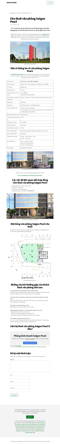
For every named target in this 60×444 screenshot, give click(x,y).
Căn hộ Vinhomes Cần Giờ (37, 430)
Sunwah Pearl (41, 425)
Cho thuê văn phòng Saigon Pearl (20, 346)
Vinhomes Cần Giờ (25, 430)
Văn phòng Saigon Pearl (17, 74)
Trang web (12, 387)
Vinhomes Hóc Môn (30, 432)
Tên (11, 375)
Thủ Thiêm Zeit (40, 427)
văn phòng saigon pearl (41, 346)
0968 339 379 (30, 417)
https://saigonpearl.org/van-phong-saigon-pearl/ (30, 175)
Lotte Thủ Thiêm (20, 427)
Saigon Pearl (13, 13)
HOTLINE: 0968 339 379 (30, 343)
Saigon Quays (30, 427)
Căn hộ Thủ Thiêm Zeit (31, 422)
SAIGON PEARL (12, 3)
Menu (51, 2)
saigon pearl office (32, 346)
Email (11, 381)
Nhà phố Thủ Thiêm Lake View (30, 425)
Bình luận (12, 359)
